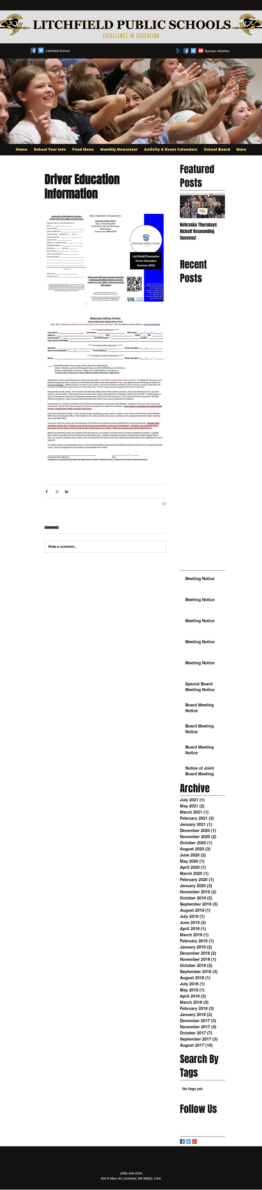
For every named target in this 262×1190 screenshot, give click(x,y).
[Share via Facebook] (47, 491)
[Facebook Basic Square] (182, 1141)
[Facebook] (186, 50)
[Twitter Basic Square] (188, 1141)
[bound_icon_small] (178, 50)
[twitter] (41, 50)
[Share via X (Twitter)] (57, 491)
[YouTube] (200, 50)
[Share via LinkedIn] (67, 491)
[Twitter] (193, 50)
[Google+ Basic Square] (194, 1141)
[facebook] (33, 50)
